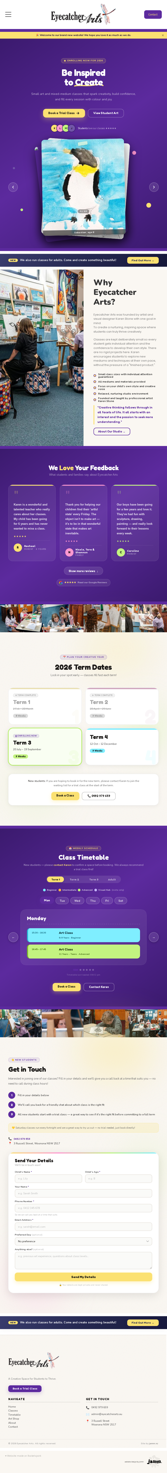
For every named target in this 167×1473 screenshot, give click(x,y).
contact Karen (62, 865)
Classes (13, 1411)
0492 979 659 (22, 1139)
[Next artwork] (154, 187)
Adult (112, 879)
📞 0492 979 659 (98, 796)
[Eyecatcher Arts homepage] (83, 14)
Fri (107, 900)
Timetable (14, 1415)
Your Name (22, 1187)
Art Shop (13, 1419)
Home (12, 1407)
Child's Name (23, 1172)
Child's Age (92, 1172)
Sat (121, 900)
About (12, 1423)
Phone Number (24, 1201)
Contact (152, 14)
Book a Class (65, 795)
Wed (77, 900)
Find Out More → (143, 260)
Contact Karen (99, 987)
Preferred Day (28, 1235)
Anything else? (29, 1249)
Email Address (24, 1220)
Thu (93, 900)
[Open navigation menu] (24, 14)
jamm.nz (153, 1443)
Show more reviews (83, 571)
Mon (47, 900)
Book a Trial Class (25, 1388)
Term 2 (74, 879)
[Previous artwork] (13, 187)
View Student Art (105, 113)
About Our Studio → (111, 431)
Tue (62, 900)
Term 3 (93, 879)
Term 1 (55, 879)
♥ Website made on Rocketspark (23, 1456)
